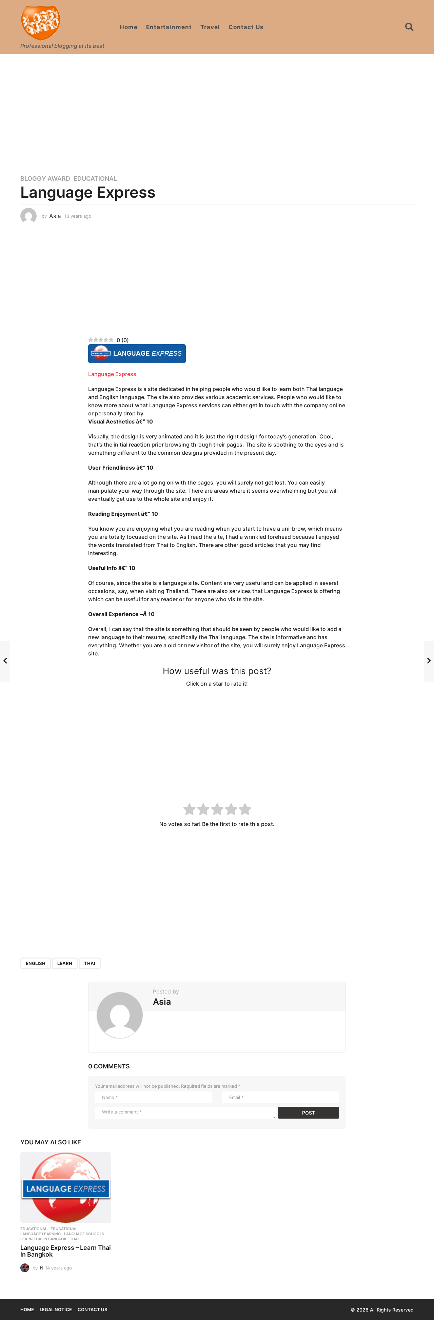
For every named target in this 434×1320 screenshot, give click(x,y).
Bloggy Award (45, 178)
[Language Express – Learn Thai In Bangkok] (65, 1187)
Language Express (112, 374)
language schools (84, 1234)
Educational (95, 178)
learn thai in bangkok (43, 1239)
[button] (409, 27)
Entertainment (169, 27)
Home (129, 27)
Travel (210, 27)
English (35, 963)
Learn (64, 963)
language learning (40, 1234)
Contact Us (246, 27)
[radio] (189, 810)
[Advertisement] (217, 110)
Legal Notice (56, 1309)
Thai (89, 963)
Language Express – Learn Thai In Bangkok (65, 1251)
